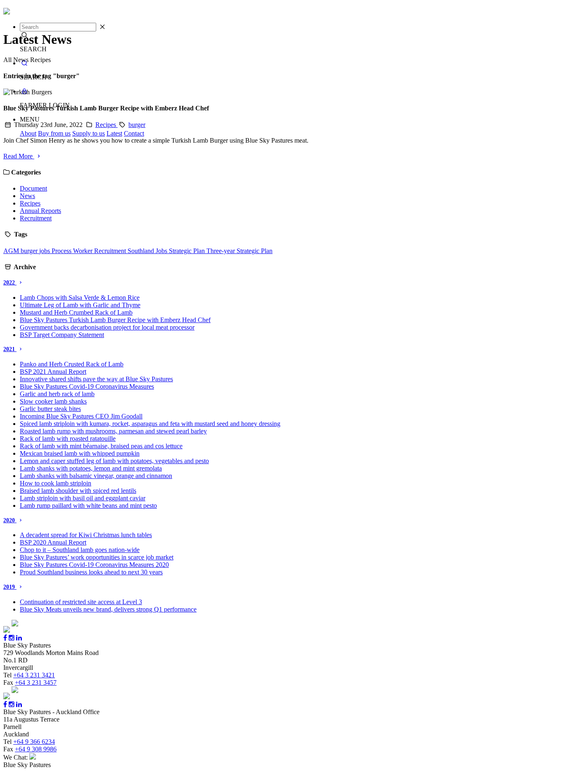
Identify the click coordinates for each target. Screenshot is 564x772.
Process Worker (73, 250)
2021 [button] (10, 349)
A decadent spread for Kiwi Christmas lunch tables (86, 534)
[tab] (282, 283)
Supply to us (88, 133)
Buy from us (54, 133)
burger (136, 124)
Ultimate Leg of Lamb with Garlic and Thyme (80, 304)
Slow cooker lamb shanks (53, 401)
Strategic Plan (187, 250)
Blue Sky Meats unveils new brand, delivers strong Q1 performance (108, 609)
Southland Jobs (148, 250)
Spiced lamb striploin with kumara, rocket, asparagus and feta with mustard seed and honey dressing (150, 423)
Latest (114, 133)
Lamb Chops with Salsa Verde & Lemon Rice (80, 297)
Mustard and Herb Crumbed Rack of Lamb (76, 312)
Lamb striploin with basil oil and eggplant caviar (82, 498)
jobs (45, 250)
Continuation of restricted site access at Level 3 (81, 601)
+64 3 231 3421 (34, 675)
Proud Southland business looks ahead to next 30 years (91, 572)
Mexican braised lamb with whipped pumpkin (80, 453)
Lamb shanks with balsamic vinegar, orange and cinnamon (96, 475)
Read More (18, 156)
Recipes (106, 124)
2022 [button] (10, 283)
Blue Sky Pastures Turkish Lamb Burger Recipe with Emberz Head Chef (115, 319)
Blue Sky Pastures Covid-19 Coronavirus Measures (87, 386)
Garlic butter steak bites (50, 408)
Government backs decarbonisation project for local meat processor (107, 327)
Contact (134, 133)
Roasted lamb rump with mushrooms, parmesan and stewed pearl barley (113, 431)
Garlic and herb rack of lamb (57, 393)
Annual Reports (40, 210)
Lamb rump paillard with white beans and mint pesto (88, 505)
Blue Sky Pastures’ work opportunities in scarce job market (96, 557)
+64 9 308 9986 (36, 749)
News (27, 195)
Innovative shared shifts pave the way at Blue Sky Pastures (96, 378)
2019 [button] (10, 587)
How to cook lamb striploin (55, 483)
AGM (12, 250)
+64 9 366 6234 (34, 741)
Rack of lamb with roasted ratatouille (68, 438)
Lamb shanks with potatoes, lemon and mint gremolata (91, 468)
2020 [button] (10, 520)
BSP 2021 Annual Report (53, 371)
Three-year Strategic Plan (239, 250)
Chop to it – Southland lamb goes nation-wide (80, 549)
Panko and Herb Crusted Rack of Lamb (71, 364)
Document (33, 188)
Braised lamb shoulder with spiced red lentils (78, 490)
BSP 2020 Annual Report (53, 542)
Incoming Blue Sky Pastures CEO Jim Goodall (81, 416)
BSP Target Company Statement (62, 334)
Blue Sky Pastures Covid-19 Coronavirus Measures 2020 (94, 564)
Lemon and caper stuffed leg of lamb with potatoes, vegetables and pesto (114, 460)
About (28, 133)
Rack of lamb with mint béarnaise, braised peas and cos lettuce (101, 445)
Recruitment (36, 218)
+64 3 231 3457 (36, 682)
